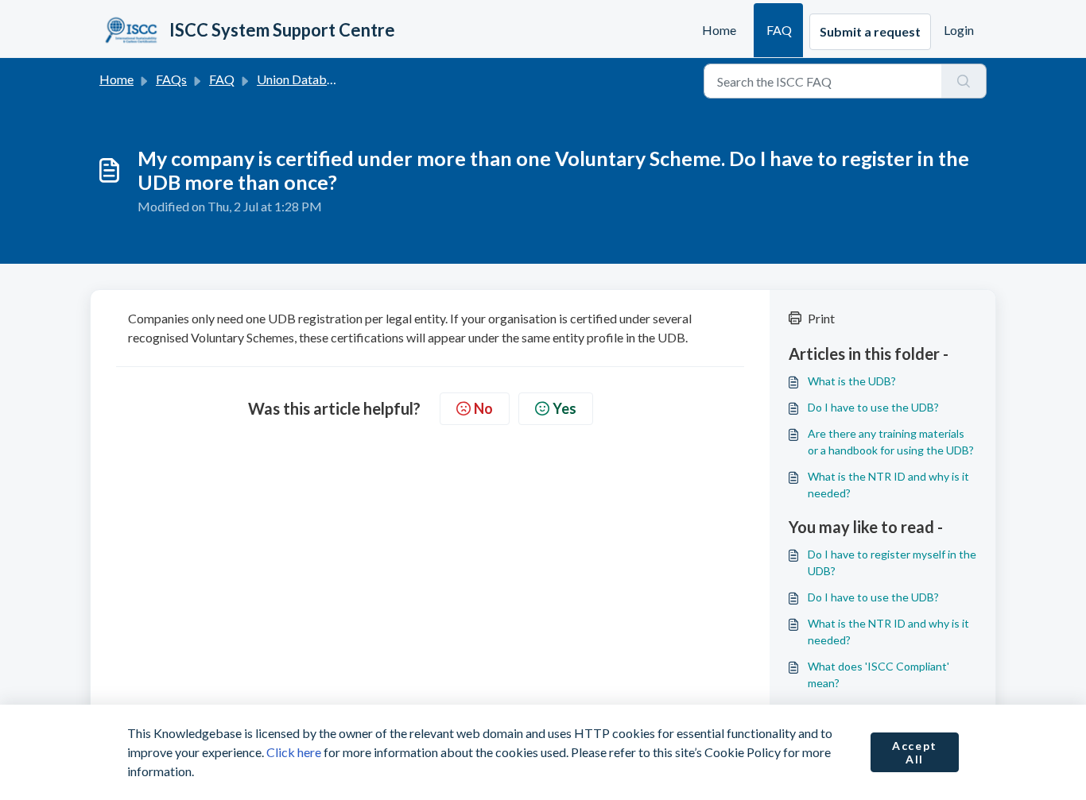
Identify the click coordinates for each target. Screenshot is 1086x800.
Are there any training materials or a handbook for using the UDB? (891, 442)
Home (719, 29)
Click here (293, 751)
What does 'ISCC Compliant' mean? (878, 674)
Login (959, 29)
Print (821, 318)
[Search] (964, 81)
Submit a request (870, 31)
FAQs (171, 79)
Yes (564, 408)
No (483, 408)
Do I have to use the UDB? (873, 407)
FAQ (779, 29)
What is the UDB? (852, 381)
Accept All (914, 753)
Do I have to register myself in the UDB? (892, 562)
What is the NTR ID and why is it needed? (888, 485)
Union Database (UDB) (320, 79)
